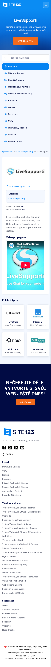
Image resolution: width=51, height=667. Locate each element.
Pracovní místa (13, 617)
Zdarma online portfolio (13, 548)
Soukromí (19, 659)
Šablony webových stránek (15, 487)
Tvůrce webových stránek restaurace (20, 576)
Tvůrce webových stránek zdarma (18, 507)
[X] (10, 447)
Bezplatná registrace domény (16, 520)
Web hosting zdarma (12, 585)
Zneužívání (29, 659)
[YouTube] (22, 447)
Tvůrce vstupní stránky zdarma (16, 524)
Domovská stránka (11, 466)
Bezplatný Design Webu (13, 589)
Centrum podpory (10, 609)
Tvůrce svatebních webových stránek (20, 544)
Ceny (4, 471)
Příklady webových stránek (15, 483)
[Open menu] (46, 5)
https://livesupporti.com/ (19, 186)
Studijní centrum (9, 613)
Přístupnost (41, 659)
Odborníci (6, 626)
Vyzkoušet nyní (25, 41)
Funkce (5, 475)
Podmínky (9, 659)
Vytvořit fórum (9, 568)
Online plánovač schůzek (14, 580)
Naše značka (8, 630)
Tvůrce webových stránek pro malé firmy (22, 552)
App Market (7, 151)
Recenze (6, 479)
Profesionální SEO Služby (13, 593)
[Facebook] (4, 447)
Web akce (7, 536)
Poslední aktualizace (11, 495)
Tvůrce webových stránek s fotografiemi (21, 532)
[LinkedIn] (16, 447)
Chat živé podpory (24, 151)
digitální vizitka (9, 556)
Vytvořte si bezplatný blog (14, 564)
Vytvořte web (25, 402)
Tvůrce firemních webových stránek (19, 528)
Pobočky (6, 621)
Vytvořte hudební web (13, 540)
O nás (5, 605)
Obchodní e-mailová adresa (15, 560)
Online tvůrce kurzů (11, 572)
